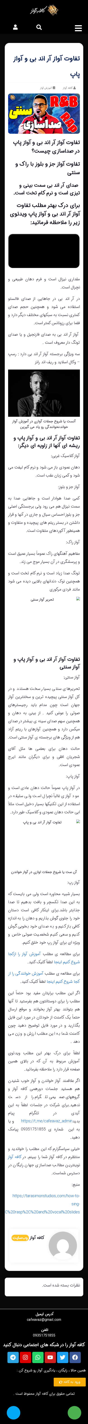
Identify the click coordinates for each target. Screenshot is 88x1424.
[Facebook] (75, 1357)
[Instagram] (25, 1357)
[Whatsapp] (38, 1357)
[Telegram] (13, 1357)
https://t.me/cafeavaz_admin (46, 1121)
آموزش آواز (46, 88)
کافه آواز (15, 1157)
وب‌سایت (20, 1238)
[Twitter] (62, 1357)
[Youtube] (50, 1357)
